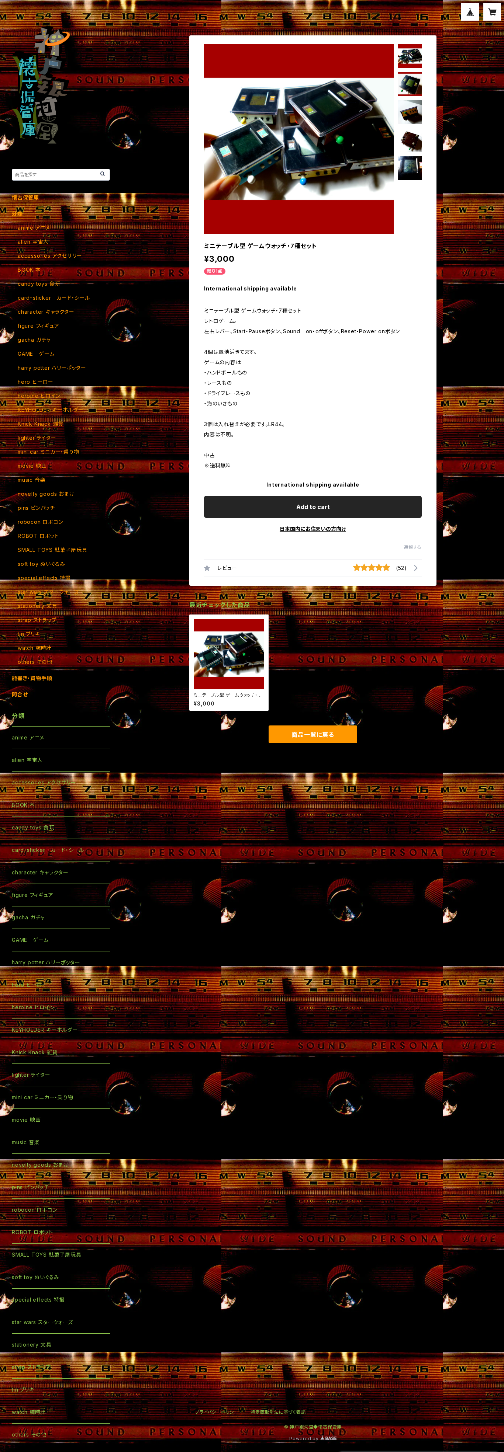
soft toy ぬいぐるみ (41, 564)
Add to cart (313, 507)
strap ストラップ (37, 620)
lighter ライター (37, 438)
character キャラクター (46, 312)
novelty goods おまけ (46, 494)
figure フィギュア (38, 326)
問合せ (20, 694)
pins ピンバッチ (36, 508)
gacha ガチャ (34, 340)
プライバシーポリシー (217, 1412)
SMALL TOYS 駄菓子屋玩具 (52, 550)
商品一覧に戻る (312, 734)
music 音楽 (31, 480)
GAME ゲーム (36, 354)
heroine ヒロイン (39, 396)
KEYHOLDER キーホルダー (51, 410)
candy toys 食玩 (39, 284)
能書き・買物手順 (32, 678)
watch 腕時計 (35, 648)
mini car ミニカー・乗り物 (48, 452)
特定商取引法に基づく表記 (278, 1412)
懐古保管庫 (25, 197)
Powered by (304, 1438)
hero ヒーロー (35, 382)
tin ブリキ (29, 634)
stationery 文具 (37, 606)
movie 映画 (32, 466)
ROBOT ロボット (38, 536)
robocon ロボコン (40, 522)
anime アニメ (34, 227)
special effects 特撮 (44, 578)
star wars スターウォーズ (48, 592)
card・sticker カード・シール (54, 298)
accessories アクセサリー (50, 256)
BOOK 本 (29, 270)
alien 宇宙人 (33, 241)
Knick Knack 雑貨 (40, 424)
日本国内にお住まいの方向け (313, 529)
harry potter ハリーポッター (52, 368)
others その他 (35, 662)
